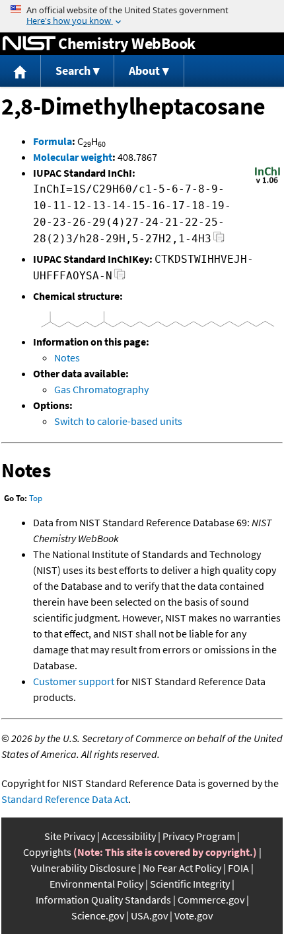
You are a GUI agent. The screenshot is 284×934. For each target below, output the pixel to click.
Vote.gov (193, 915)
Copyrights (47, 852)
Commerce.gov (211, 899)
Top (35, 498)
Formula (52, 141)
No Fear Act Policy (182, 867)
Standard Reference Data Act (64, 799)
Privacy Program (198, 836)
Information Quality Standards (103, 899)
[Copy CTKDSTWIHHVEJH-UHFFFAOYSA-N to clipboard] (119, 277)
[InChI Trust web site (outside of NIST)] (267, 182)
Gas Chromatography (101, 389)
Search (72, 70)
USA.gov (149, 915)
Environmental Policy (96, 883)
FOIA (238, 867)
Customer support (73, 681)
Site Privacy (69, 836)
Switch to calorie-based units (118, 421)
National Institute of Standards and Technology (29, 43)
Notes (67, 357)
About (144, 70)
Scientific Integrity (190, 883)
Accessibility (129, 836)
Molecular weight (72, 156)
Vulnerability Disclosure (83, 867)
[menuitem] (20, 71)
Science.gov (97, 915)
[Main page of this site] (20, 71)
